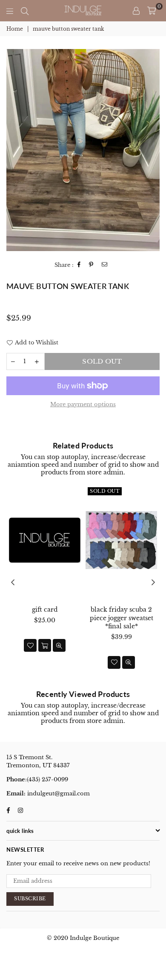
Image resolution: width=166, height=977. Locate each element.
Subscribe (30, 899)
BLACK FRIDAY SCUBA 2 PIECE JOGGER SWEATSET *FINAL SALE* (121, 618)
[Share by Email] (105, 265)
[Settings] (136, 10)
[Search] (24, 10)
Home (14, 29)
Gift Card (44, 609)
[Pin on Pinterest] (91, 265)
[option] (83, 150)
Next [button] (153, 582)
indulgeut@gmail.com (58, 793)
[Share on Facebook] (79, 265)
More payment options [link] (83, 404)
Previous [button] (12, 582)
